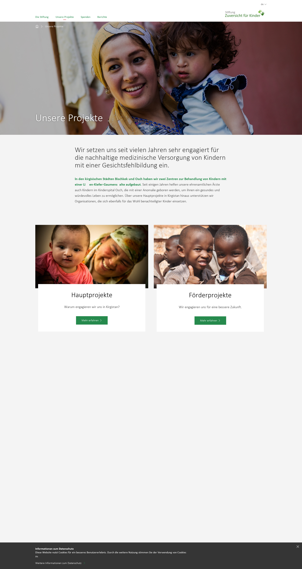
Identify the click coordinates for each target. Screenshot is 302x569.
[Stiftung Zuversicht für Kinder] (245, 11)
